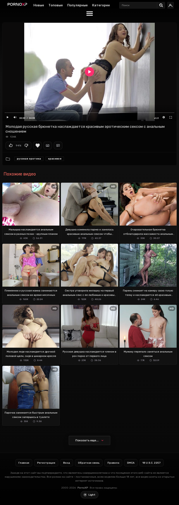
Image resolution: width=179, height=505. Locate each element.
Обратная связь (89, 462)
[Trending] (162, 4)
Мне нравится (11, 145)
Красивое (55, 158)
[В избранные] (37, 145)
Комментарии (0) (58, 145)
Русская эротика (29, 158)
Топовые (55, 5)
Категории (101, 5)
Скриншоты (47, 145)
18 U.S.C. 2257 (151, 462)
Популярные (77, 5)
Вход (66, 462)
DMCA (130, 462)
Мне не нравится (26, 145)
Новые (38, 5)
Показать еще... (87, 440)
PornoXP (82, 487)
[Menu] (89, 14)
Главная (23, 462)
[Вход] (170, 5)
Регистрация (46, 462)
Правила (113, 462)
